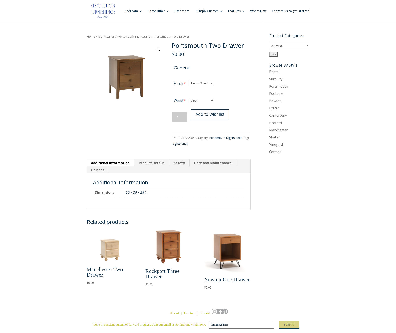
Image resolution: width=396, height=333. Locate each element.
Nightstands (106, 36)
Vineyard (276, 144)
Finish (178, 83)
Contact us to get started (290, 11)
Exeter (274, 108)
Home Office (156, 11)
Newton (275, 101)
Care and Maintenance (213, 163)
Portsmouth (278, 86)
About (174, 313)
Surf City (275, 79)
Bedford (275, 123)
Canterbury (278, 115)
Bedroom (131, 11)
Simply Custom (208, 11)
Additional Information (110, 163)
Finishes (97, 170)
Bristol (274, 71)
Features (234, 11)
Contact (190, 313)
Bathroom (181, 11)
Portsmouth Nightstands (134, 36)
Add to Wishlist (210, 114)
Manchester (278, 130)
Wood (178, 100)
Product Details (151, 163)
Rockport (276, 93)
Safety (179, 163)
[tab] (110, 162)
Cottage (275, 151)
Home (91, 36)
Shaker (274, 137)
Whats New (258, 11)
